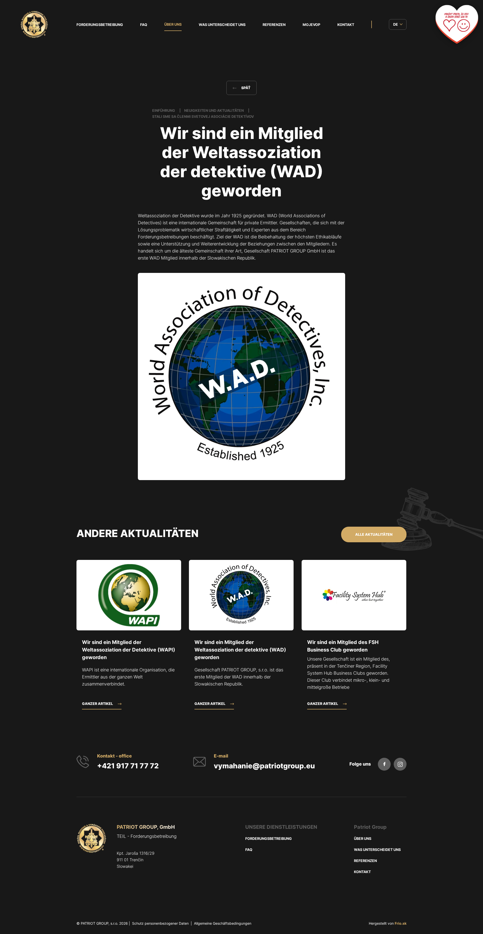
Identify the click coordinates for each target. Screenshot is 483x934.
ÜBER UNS (173, 24)
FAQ (143, 24)
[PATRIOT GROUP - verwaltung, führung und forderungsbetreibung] (91, 854)
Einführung (164, 110)
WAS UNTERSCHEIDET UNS (222, 24)
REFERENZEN (274, 24)
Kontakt (345, 24)
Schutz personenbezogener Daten (160, 923)
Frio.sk (401, 923)
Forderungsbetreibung (99, 24)
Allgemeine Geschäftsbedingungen (222, 923)
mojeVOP (311, 24)
